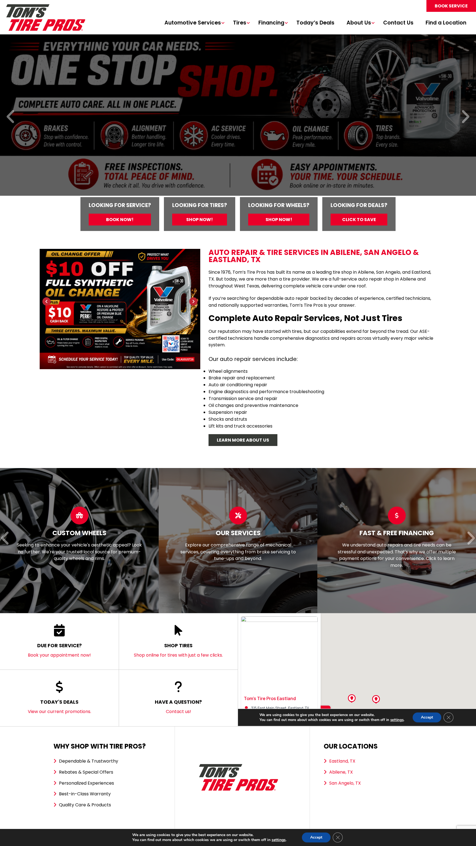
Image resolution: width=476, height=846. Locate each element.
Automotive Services (192, 23)
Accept (316, 837)
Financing (271, 23)
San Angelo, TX (345, 783)
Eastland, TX (342, 761)
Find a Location (446, 23)
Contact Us (398, 23)
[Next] (465, 117)
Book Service (451, 6)
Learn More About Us (243, 440)
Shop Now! (199, 219)
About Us (359, 23)
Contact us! (178, 706)
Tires (239, 23)
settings (279, 839)
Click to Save (359, 219)
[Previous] (11, 117)
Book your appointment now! (59, 650)
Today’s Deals (315, 23)
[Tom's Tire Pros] (45, 7)
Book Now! (120, 219)
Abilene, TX (341, 772)
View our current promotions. (59, 706)
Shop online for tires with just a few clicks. (178, 650)
